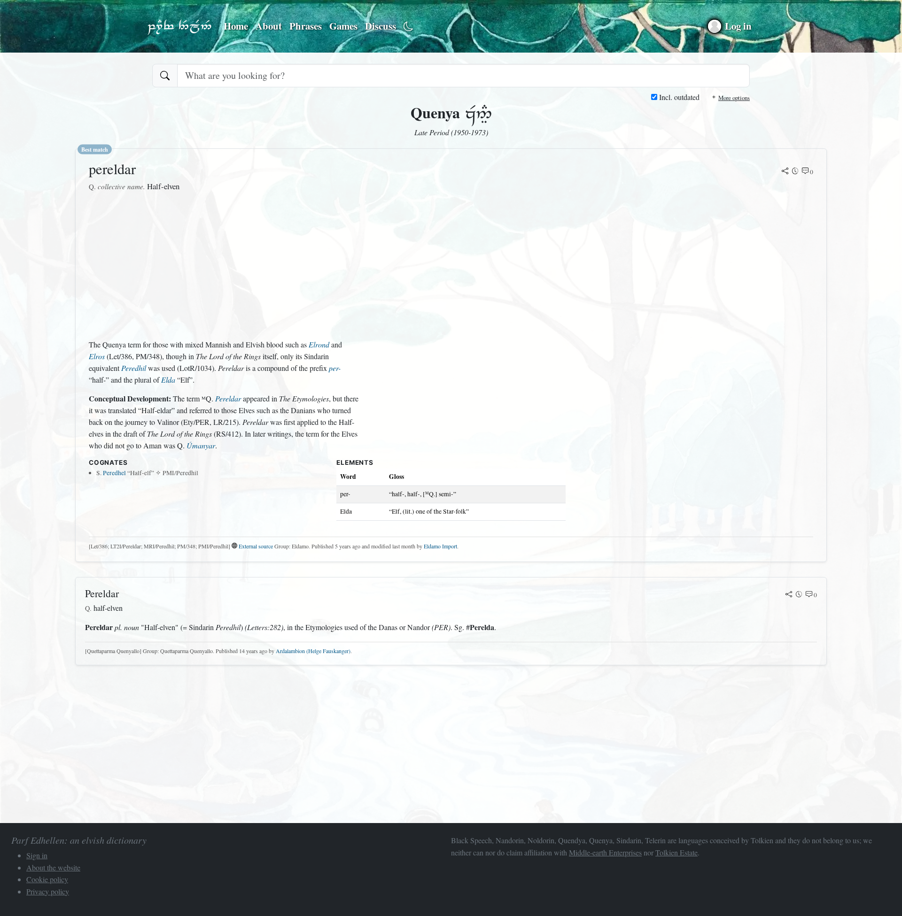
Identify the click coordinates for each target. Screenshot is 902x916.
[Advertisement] (224, 265)
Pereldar (228, 398)
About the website (53, 867)
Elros (97, 356)
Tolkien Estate (676, 852)
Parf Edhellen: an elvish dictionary (179, 26)
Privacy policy (47, 891)
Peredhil (133, 368)
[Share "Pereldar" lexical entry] (788, 595)
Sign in (36, 855)
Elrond (319, 344)
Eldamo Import (440, 546)
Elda (168, 380)
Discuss (380, 26)
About (269, 26)
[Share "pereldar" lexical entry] (785, 172)
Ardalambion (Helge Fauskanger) (313, 650)
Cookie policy (47, 879)
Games (343, 26)
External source (256, 546)
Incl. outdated (678, 97)
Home (236, 26)
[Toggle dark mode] (408, 26)
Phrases (305, 26)
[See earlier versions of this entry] (795, 172)
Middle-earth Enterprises (605, 852)
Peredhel (114, 473)
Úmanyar (201, 445)
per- (335, 368)
